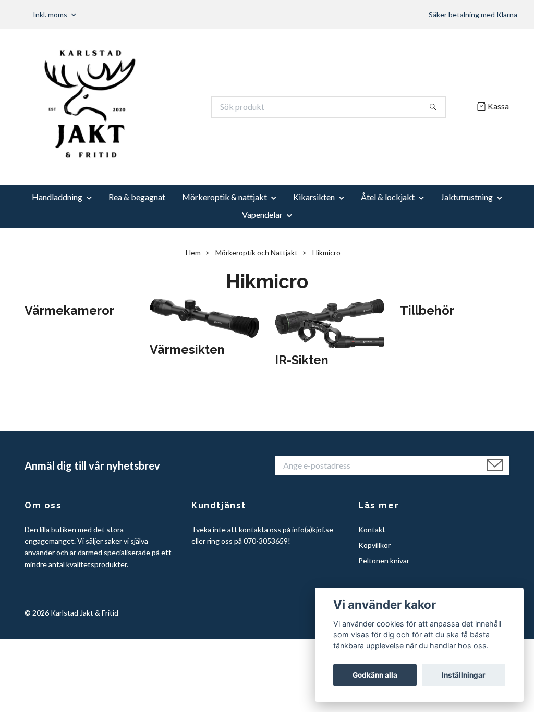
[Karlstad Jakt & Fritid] (146, 106)
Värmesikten (187, 349)
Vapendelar (262, 214)
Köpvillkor (374, 545)
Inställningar (464, 675)
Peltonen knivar (383, 560)
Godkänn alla (375, 675)
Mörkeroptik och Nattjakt (256, 252)
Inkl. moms (51, 14)
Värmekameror (69, 310)
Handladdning (57, 197)
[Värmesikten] (204, 317)
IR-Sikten (302, 360)
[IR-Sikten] (329, 322)
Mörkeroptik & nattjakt (224, 197)
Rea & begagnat (136, 197)
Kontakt (371, 529)
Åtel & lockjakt (388, 197)
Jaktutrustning (467, 197)
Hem (193, 252)
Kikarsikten (314, 197)
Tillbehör (427, 310)
